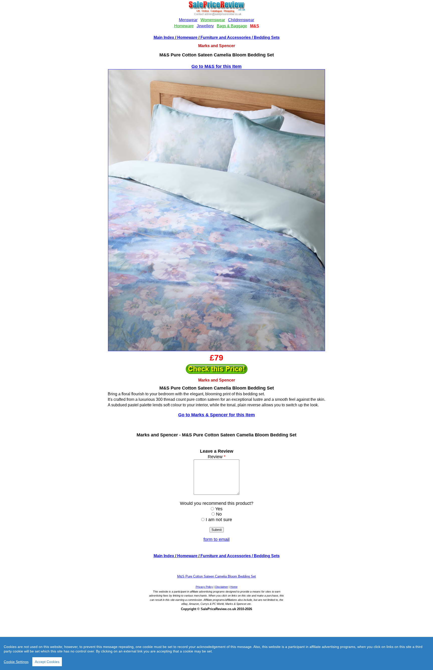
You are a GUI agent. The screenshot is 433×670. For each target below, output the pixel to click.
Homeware (187, 37)
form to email (216, 539)
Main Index (164, 37)
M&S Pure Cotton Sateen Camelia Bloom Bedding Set (216, 576)
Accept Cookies (47, 662)
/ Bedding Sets (265, 37)
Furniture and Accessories (225, 37)
